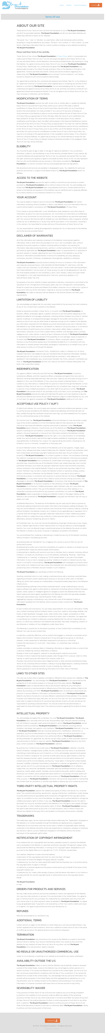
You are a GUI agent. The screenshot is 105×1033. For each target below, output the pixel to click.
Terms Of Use (56, 1029)
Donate (95, 5)
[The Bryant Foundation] (18, 10)
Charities (69, 5)
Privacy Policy (62, 56)
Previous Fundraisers (80, 5)
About (62, 5)
